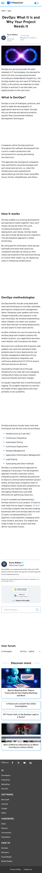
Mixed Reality (6, 861)
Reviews (4, 848)
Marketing (5, 784)
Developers (6, 775)
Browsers (5, 852)
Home (3, 11)
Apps (9, 11)
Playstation (5, 837)
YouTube (25, 763)
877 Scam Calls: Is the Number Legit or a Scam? (21, 715)
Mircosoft (5, 800)
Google (4, 808)
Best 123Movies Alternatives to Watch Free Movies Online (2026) (21, 746)
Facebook (12, 763)
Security (4, 789)
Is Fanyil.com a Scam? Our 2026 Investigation (21, 705)
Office (3, 813)
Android (4, 804)
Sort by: (23, 651)
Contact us (28, 870)
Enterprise (5, 780)
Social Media (6, 857)
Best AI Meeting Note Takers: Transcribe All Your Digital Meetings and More (21, 693)
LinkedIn (31, 763)
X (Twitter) (18, 763)
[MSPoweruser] (15, 3)
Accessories (6, 833)
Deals (3, 824)
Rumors (4, 828)
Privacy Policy (15, 870)
